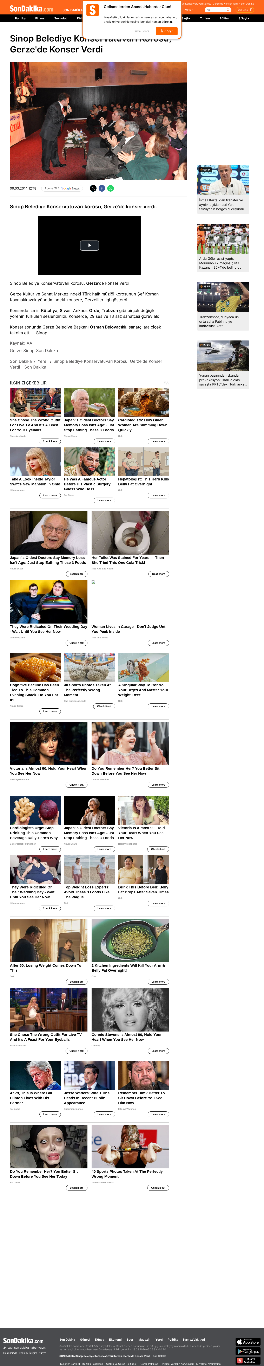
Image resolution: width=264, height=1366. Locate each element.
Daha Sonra (141, 31)
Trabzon (110, 310)
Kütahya (49, 310)
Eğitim (224, 18)
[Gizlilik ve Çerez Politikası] (121, 1363)
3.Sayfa (243, 18)
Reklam (23, 1352)
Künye (42, 1352)
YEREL (190, 10)
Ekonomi (115, 1339)
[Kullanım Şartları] (69, 1363)
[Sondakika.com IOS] (248, 1342)
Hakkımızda (10, 1352)
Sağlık (186, 18)
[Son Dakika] (31, 8)
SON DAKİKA (72, 10)
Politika (20, 18)
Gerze (92, 283)
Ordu (94, 310)
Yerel (159, 1339)
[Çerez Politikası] (149, 1363)
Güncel (85, 1339)
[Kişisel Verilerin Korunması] (178, 1363)
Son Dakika (67, 1339)
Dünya (99, 1339)
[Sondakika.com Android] (248, 1351)
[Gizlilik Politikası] (92, 1363)
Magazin (144, 1339)
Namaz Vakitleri (194, 1339)
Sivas (65, 310)
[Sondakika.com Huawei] (248, 1361)
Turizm (205, 18)
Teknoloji (60, 18)
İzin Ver (167, 31)
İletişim (33, 1352)
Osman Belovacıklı (108, 327)
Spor (130, 1339)
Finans (40, 18)
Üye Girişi (243, 9)
